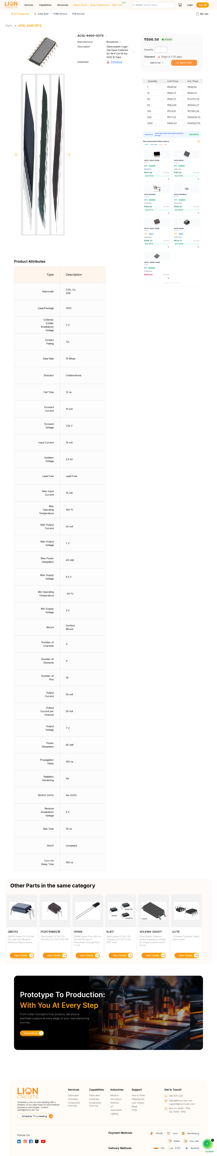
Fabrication (73, 1095)
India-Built (43, 14)
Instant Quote (80, 5)
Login (190, 5)
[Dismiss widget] (212, 1140)
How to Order (138, 1095)
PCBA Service (60, 14)
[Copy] (106, 36)
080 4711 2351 (176, 1095)
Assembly (73, 1099)
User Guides (138, 1102)
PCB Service (78, 14)
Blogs (134, 1106)
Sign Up (203, 5)
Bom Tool (117, 5)
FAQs (134, 1110)
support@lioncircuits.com (182, 1104)
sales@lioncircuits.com (28, 1110)
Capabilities (45, 5)
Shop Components (99, 5)
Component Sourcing (74, 1104)
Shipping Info (138, 1099)
